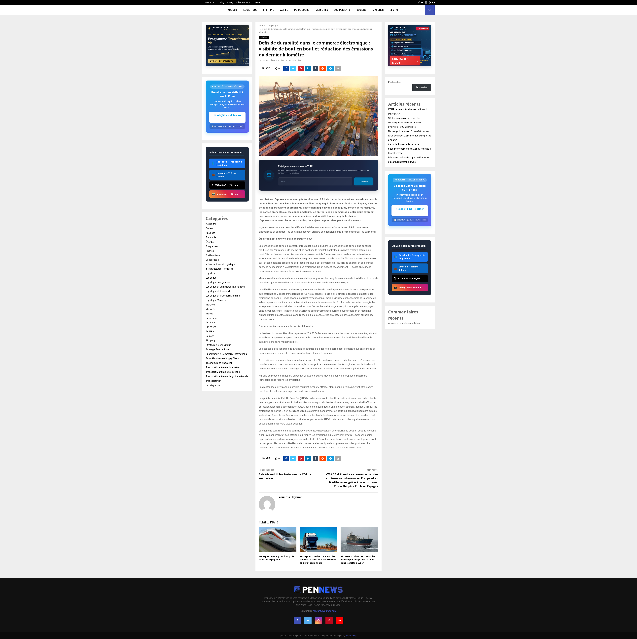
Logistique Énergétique (218, 282)
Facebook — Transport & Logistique (227, 163)
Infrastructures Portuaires (219, 268)
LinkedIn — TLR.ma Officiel (224, 175)
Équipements (342, 10)
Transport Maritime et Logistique (223, 372)
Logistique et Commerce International (225, 286)
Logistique (250, 10)
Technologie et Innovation (219, 363)
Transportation (213, 381)
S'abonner (363, 181)
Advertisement (243, 2)
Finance (210, 251)
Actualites (211, 224)
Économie (211, 237)
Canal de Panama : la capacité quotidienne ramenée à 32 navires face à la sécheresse (409, 148)
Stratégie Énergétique (217, 349)
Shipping (268, 10)
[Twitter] (308, 620)
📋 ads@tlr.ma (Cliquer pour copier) (227, 126)
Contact (256, 2)
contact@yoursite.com (325, 611)
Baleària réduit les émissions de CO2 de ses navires (285, 476)
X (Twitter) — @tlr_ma (225, 185)
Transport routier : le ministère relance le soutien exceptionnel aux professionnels (318, 559)
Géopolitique (212, 259)
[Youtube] (339, 620)
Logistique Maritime (216, 300)
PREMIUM (211, 327)
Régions (361, 10)
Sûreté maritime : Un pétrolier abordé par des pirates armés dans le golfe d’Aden (358, 559)
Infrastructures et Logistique (220, 264)
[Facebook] (297, 620)
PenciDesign (351, 636)
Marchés (378, 10)
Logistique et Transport (218, 291)
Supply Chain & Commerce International (226, 354)
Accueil (232, 10)
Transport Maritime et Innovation (223, 367)
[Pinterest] (329, 620)
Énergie (210, 242)
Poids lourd (302, 10)
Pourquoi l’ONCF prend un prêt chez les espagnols (276, 558)
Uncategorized (213, 385)
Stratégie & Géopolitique (218, 345)
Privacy (230, 2)
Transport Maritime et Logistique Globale (227, 376)
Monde (209, 313)
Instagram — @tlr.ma (225, 194)
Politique (210, 322)
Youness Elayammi (270, 60)
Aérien (284, 10)
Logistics (210, 273)
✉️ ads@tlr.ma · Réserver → (227, 117)
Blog (222, 2)
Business (210, 233)
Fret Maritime (213, 255)
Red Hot (395, 10)
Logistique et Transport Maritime (223, 295)
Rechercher (394, 82)
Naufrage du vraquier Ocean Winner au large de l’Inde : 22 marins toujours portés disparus (409, 135)
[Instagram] (318, 620)
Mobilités (322, 10)
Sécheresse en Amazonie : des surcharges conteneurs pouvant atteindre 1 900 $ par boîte (405, 122)
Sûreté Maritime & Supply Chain (222, 358)
